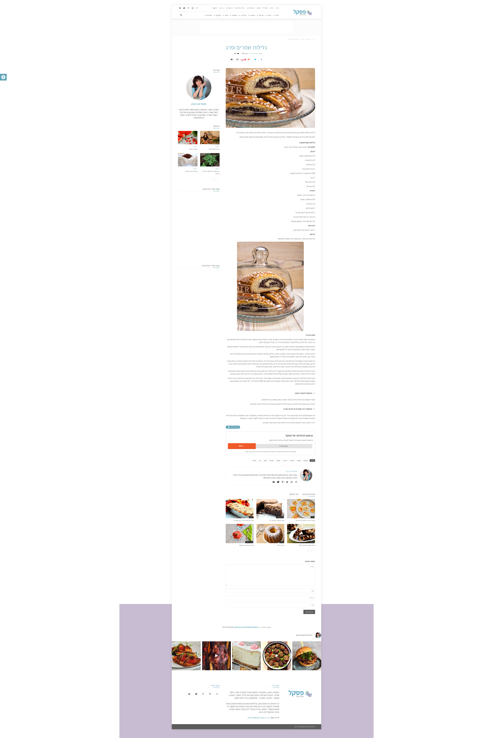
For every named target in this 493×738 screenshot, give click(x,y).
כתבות (272, 8)
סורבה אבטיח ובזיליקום (246, 545)
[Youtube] (180, 8)
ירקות (269, 15)
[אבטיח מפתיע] (187, 137)
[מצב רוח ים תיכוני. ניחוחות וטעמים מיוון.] (186, 655)
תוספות (234, 15)
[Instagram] (193, 8)
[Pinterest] (188, 8)
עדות (277, 15)
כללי (312, 517)
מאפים (252, 15)
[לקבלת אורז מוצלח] (187, 159)
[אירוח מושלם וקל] (210, 137)
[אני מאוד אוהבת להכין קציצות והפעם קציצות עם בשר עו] (276, 655)
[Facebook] (197, 8)
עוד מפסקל (293, 494)
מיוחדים (209, 15)
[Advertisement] (246, 27)
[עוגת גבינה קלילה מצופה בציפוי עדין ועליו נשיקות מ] (246, 655)
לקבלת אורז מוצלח (191, 171)
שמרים (299, 460)
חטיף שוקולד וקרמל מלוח (307, 545)
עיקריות (243, 15)
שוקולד (278, 460)
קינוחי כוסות (249, 542)
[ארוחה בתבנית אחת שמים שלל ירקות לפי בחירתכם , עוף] (216, 655)
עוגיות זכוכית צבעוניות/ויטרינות (305, 520)
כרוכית (285, 460)
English (214, 8)
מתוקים (218, 15)
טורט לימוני (280, 545)
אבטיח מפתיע (193, 149)
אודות (277, 8)
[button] (3, 77)
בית (314, 39)
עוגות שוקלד (280, 517)
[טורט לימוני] (270, 533)
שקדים (271, 460)
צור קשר (221, 8)
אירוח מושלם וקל (214, 149)
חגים (226, 15)
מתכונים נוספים (308, 494)
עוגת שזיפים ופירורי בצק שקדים (244, 520)
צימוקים (306, 460)
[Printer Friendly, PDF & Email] (233, 427)
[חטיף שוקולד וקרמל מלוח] (301, 533)
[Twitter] (184, 8)
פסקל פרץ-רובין (253, 53)
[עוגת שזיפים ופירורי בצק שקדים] (240, 508)
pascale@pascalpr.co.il (258, 717)
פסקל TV (265, 8)
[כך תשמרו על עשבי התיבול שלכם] (210, 159)
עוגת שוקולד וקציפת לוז (276, 520)
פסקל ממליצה (250, 8)
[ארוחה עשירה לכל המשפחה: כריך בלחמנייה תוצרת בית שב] (306, 655)
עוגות (302, 39)
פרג (260, 460)
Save (242, 60)
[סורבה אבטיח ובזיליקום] (240, 533)
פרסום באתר (229, 8)
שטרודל (292, 460)
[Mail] (286, 482)
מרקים (261, 15)
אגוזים (254, 460)
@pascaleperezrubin (246, 627)
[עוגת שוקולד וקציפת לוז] (270, 508)
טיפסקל (259, 8)
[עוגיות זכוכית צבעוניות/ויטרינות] (301, 508)
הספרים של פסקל (240, 8)
